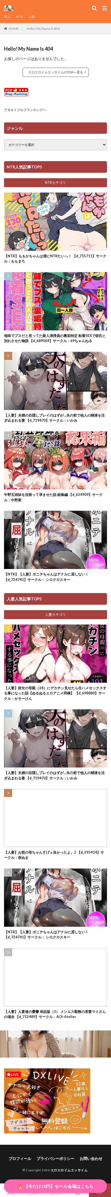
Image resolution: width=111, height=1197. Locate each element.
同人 (7, 17)
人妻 (31, 17)
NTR (19, 17)
